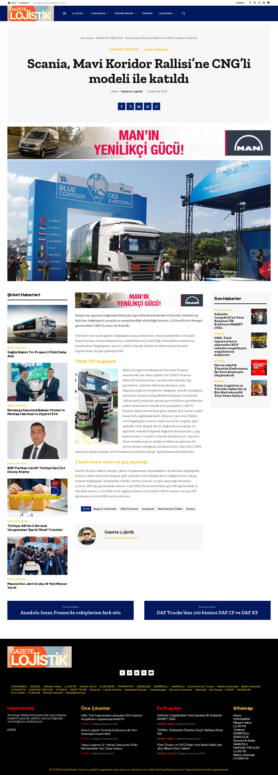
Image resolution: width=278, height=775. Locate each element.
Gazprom (148, 508)
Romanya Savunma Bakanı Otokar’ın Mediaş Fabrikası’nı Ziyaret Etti (36, 412)
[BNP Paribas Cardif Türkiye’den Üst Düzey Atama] (37, 440)
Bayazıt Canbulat (104, 508)
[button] (183, 13)
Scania (190, 508)
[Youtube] (268, 3)
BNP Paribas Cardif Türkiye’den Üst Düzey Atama (36, 470)
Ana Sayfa (87, 38)
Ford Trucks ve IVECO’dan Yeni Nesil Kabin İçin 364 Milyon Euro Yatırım (189, 746)
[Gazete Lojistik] (89, 536)
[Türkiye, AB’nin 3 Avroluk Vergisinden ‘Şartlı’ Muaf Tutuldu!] (37, 498)
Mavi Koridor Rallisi (170, 508)
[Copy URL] (156, 106)
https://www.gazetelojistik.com (121, 537)
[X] (130, 106)
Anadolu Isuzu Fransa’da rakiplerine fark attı (70, 612)
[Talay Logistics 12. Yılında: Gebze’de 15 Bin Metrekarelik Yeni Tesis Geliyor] (259, 388)
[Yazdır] (147, 106)
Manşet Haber (223, 310)
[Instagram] (254, 3)
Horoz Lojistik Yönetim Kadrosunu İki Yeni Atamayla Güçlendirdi (231, 370)
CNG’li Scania (129, 508)
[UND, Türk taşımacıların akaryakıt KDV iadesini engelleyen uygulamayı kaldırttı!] (259, 340)
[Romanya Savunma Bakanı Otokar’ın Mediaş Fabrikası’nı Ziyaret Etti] (37, 382)
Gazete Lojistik (132, 91)
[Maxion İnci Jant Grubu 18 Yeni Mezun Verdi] (37, 555)
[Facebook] (250, 3)
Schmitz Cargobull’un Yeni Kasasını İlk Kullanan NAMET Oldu (229, 321)
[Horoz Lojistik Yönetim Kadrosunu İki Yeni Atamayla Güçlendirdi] (259, 367)
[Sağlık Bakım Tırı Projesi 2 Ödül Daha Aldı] (37, 324)
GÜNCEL (219, 334)
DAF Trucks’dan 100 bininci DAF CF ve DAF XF (207, 612)
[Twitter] (259, 3)
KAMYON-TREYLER (109, 38)
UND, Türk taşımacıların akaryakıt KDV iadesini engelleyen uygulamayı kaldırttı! (230, 346)
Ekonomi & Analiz (17, 521)
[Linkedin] (264, 3)
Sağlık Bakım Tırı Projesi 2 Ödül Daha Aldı (36, 354)
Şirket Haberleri (156, 49)
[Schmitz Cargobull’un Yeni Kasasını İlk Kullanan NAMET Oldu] (259, 316)
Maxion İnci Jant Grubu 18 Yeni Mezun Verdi (37, 586)
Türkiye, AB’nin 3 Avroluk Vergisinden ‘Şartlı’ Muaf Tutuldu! (35, 528)
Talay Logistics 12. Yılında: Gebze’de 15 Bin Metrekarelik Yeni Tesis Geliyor (230, 390)
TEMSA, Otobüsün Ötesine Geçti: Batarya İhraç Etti (190, 732)
